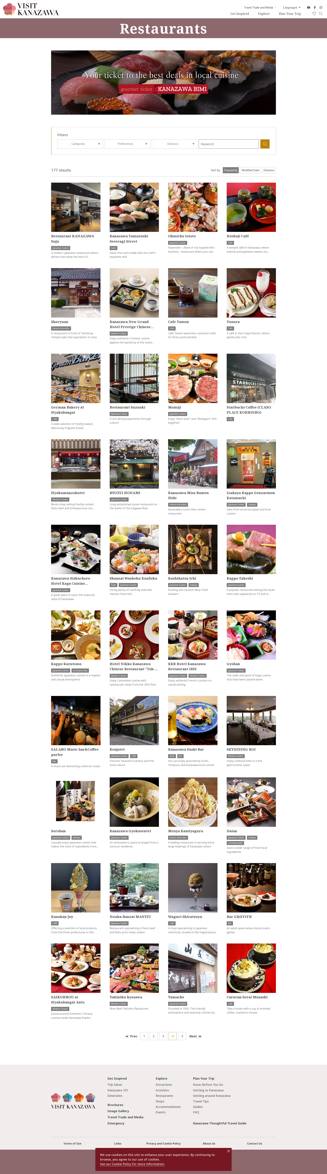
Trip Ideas (114, 1085)
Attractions (164, 1085)
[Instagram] (320, 7)
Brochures (115, 1105)
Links (117, 1143)
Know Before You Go (208, 1085)
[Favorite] (314, 14)
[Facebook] (314, 7)
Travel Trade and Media (258, 7)
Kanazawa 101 (117, 1090)
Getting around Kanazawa (211, 1096)
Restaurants (164, 1096)
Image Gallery (118, 1111)
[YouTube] (308, 7)
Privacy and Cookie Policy (163, 1143)
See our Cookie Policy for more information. (132, 1164)
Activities (162, 1090)
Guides (198, 1107)
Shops (160, 1101)
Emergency (115, 1123)
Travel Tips (201, 1101)
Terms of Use (72, 1143)
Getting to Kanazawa (208, 1090)
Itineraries (114, 1096)
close (228, 1151)
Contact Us (254, 1143)
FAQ (196, 1112)
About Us (209, 1143)
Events (161, 1112)
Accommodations (168, 1107)
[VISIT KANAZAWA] (31, 14)
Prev (133, 1036)
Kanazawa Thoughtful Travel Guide (219, 1123)
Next (193, 1036)
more (54, 184)
